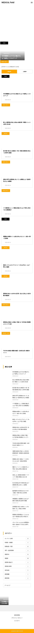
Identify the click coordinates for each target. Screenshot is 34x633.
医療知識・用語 (6, 333)
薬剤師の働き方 (4, 61)
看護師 (4, 42)
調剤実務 (5, 133)
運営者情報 (17, 615)
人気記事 (24, 71)
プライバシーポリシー (17, 617)
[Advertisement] (17, 23)
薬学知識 (5, 276)
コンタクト (17, 620)
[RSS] (17, 625)
